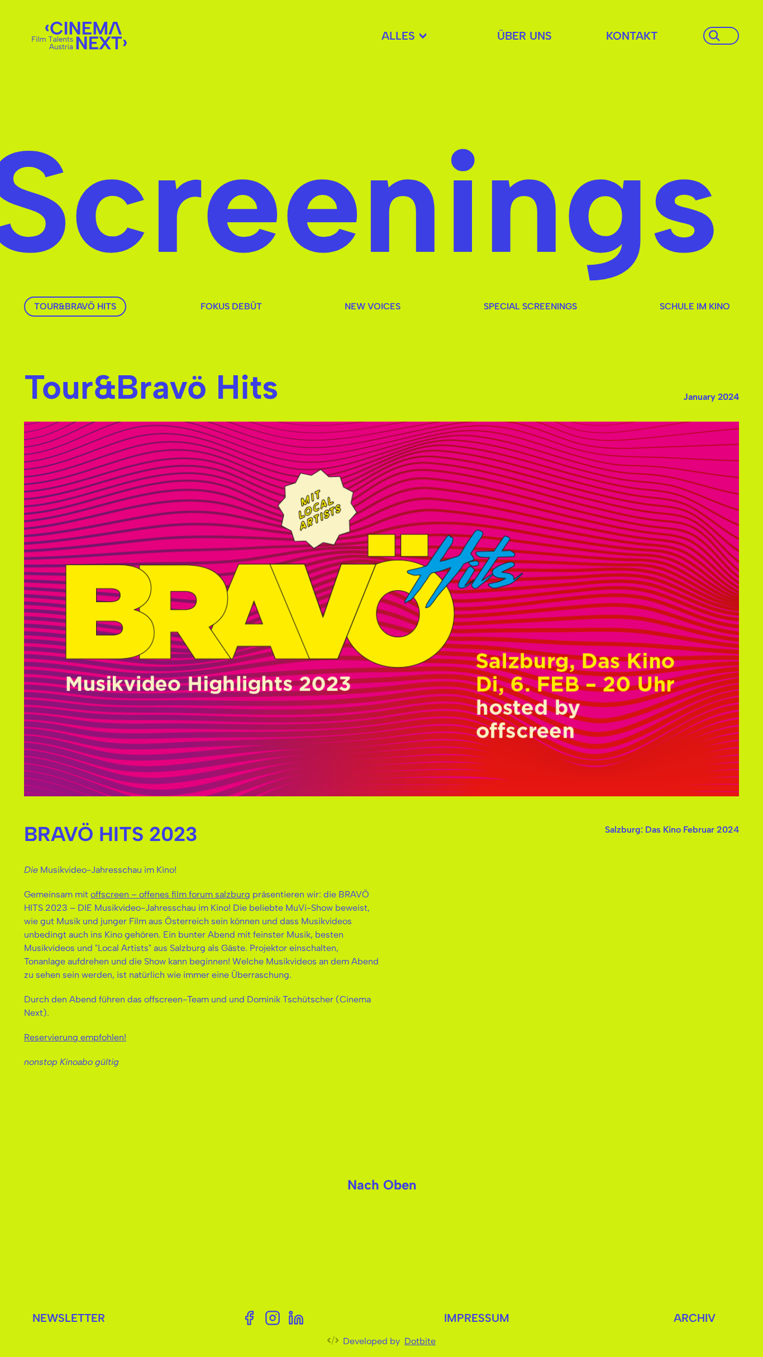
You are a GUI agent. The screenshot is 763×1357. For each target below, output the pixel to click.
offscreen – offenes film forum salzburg (170, 894)
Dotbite (420, 1341)
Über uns (524, 35)
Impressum (476, 1318)
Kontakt (631, 35)
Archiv (695, 1318)
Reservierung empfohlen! (75, 1037)
